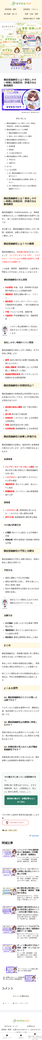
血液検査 (12, 146)
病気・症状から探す (10, 830)
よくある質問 (11, 170)
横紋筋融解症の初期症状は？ (17, 140)
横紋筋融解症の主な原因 (18, 133)
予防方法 (12, 160)
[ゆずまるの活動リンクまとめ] (10, 40)
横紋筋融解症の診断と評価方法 (18, 143)
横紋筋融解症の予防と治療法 (17, 156)
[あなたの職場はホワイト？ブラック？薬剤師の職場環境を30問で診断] (21, 64)
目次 (18, 118)
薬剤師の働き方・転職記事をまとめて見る (21, 800)
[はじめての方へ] (10, 28)
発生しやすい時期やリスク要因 (20, 136)
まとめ (9, 166)
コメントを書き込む (21, 996)
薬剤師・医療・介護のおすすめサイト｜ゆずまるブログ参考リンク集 (21, 1031)
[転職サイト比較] (31, 40)
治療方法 (12, 163)
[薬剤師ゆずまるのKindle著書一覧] (31, 28)
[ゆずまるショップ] (10, 52)
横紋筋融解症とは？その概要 (17, 129)
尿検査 (11, 150)
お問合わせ (31, 1026)
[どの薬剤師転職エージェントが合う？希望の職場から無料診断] (31, 52)
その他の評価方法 (15, 153)
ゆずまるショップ (11, 1026)
